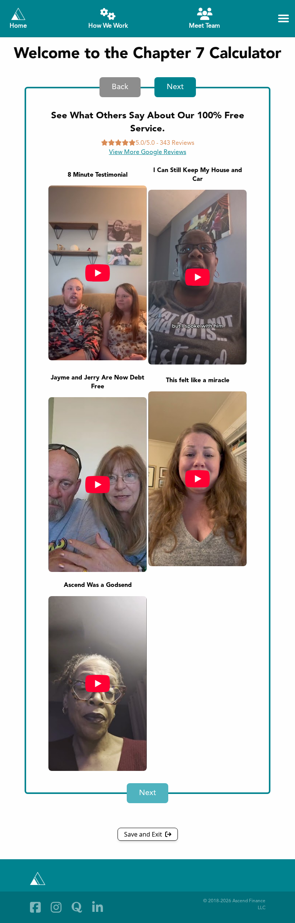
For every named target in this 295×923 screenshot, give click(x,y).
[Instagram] (56, 907)
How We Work (108, 26)
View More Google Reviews (147, 152)
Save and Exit (144, 834)
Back (120, 87)
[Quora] (77, 907)
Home (18, 26)
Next (175, 87)
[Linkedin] (97, 907)
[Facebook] (35, 907)
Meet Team (204, 26)
